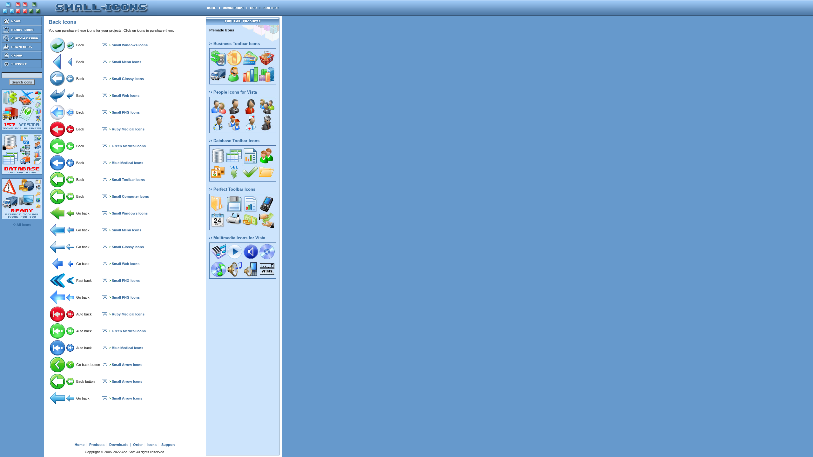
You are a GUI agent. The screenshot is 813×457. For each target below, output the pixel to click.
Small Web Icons (125, 95)
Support (168, 445)
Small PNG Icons (126, 112)
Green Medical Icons (129, 146)
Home (79, 445)
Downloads (118, 445)
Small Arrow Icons (127, 365)
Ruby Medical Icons (128, 129)
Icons (152, 445)
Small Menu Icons (126, 62)
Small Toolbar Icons (128, 180)
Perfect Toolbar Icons (233, 189)
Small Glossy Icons (128, 79)
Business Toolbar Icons (236, 43)
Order (138, 445)
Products (96, 445)
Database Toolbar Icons (235, 140)
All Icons (23, 225)
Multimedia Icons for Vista (238, 237)
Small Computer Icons (130, 196)
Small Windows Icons (130, 45)
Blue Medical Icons (127, 163)
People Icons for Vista (234, 92)
